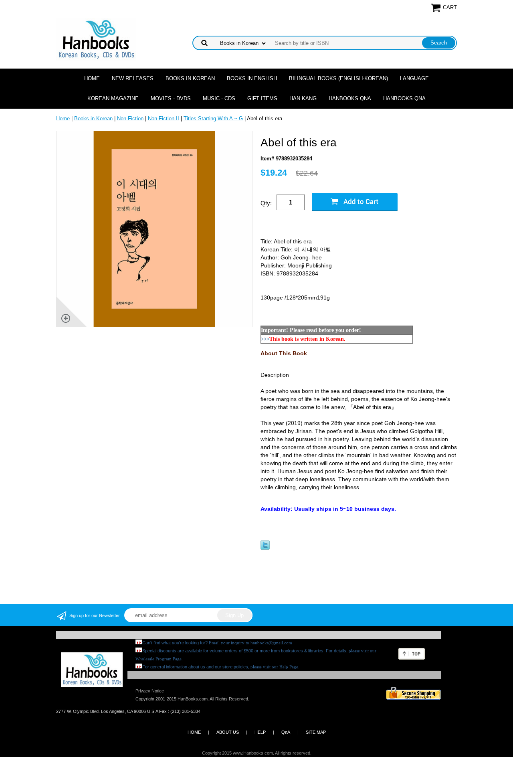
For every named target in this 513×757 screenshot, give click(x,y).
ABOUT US (227, 732)
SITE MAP (316, 732)
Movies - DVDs (171, 98)
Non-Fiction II (163, 118)
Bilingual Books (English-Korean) (338, 78)
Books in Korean (190, 78)
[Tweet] (265, 548)
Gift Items (262, 98)
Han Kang (303, 98)
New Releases (132, 78)
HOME (194, 732)
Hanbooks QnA (350, 98)
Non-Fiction (130, 118)
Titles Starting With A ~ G (213, 118)
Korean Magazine (113, 98)
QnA (285, 732)
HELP (260, 732)
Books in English (252, 78)
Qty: (266, 203)
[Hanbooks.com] (96, 39)
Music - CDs (219, 98)
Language (414, 78)
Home (92, 78)
